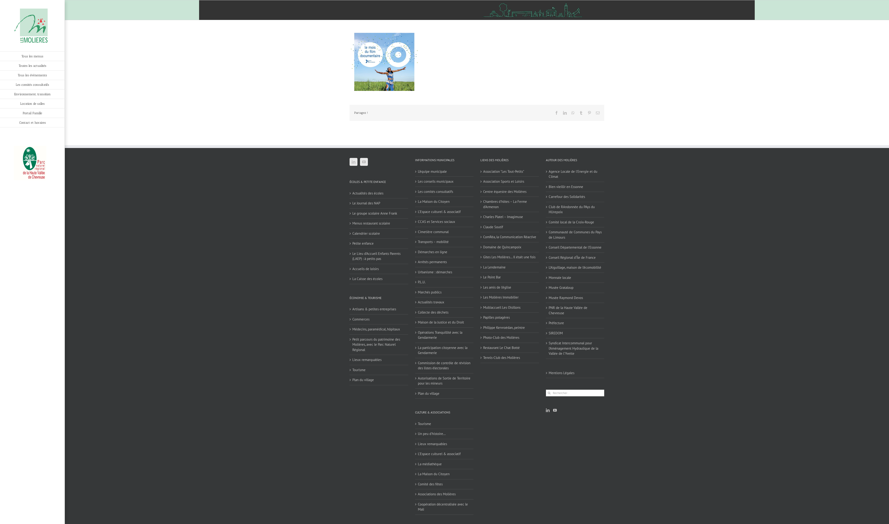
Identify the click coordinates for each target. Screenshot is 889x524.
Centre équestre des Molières (504, 191)
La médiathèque (430, 464)
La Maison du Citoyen (434, 201)
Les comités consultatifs (435, 191)
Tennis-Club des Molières (501, 357)
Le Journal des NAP (366, 203)
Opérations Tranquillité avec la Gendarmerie (440, 335)
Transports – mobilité (433, 242)
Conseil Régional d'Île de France (572, 257)
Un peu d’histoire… (432, 434)
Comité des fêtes (430, 484)
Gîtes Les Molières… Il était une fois (509, 257)
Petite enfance (363, 243)
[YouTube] (364, 162)
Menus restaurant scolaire (371, 223)
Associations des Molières (437, 494)
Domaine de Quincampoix (502, 247)
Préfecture (556, 323)
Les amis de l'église (497, 287)
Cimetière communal (433, 232)
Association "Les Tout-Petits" (503, 171)
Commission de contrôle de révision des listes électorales (444, 365)
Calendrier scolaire (366, 233)
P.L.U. (422, 282)
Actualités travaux (431, 302)
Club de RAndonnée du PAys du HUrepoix (572, 209)
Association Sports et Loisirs (503, 181)
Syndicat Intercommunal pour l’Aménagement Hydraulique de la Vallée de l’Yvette (573, 348)
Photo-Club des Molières (501, 337)
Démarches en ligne (432, 252)
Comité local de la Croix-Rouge (571, 222)
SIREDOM (556, 333)
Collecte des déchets (433, 312)
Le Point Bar (492, 277)
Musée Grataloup (561, 287)
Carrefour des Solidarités (567, 196)
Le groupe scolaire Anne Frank (374, 213)
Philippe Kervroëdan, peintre (504, 327)
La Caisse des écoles (367, 279)
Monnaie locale (560, 277)
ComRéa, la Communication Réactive (509, 237)
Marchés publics (429, 292)
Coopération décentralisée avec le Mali (443, 507)
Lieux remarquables (367, 360)
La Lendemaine (494, 267)
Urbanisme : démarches (435, 272)
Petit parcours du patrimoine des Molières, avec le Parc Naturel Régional (376, 344)
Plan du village (363, 380)
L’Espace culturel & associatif (439, 212)
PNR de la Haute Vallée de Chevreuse (568, 310)
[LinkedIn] (353, 162)
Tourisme (359, 370)
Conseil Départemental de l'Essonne (575, 247)
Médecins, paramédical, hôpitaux (376, 329)
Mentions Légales (561, 373)
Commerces (360, 319)
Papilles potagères (496, 317)
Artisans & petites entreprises (374, 309)
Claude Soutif (493, 227)
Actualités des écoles (367, 193)
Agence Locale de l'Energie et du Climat (573, 174)
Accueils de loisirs (365, 269)
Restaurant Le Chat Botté (501, 347)
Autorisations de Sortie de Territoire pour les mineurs (444, 381)
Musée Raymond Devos (566, 298)
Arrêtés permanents (432, 262)
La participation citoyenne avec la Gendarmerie (442, 350)
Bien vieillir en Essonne (566, 187)
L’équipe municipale (432, 171)
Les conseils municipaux (436, 181)
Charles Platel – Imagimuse (503, 217)
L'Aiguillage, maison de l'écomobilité (575, 267)
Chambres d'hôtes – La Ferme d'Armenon (505, 204)
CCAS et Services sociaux (436, 221)
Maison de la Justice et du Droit (441, 322)
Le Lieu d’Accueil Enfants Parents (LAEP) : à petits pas (376, 256)
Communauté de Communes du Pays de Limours (575, 235)
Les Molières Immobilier (501, 297)
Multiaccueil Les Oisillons (501, 307)
